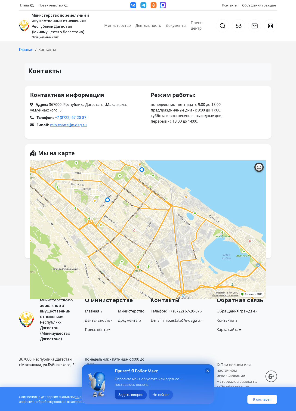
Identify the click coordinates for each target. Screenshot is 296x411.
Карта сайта (227, 329)
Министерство (117, 25)
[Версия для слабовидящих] (238, 25)
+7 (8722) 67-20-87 (70, 117)
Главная (26, 49)
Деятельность (148, 25)
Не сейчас (160, 395)
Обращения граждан (259, 5)
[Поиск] (222, 25)
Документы (176, 25)
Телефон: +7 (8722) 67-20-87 (175, 311)
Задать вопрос (130, 395)
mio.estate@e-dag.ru (68, 124)
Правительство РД (53, 5)
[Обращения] (254, 25)
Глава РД (27, 5)
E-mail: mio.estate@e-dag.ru (175, 320)
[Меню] (270, 25)
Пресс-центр (197, 25)
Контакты (229, 5)
